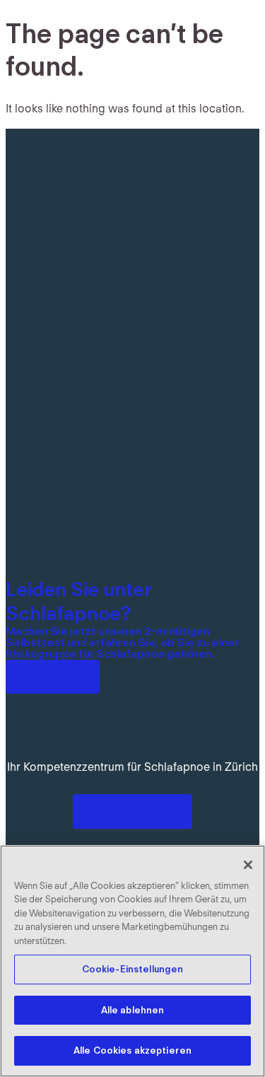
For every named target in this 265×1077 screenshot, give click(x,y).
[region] (132, 961)
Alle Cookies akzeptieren (132, 1050)
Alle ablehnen (133, 1010)
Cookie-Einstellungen (133, 969)
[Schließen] (248, 864)
